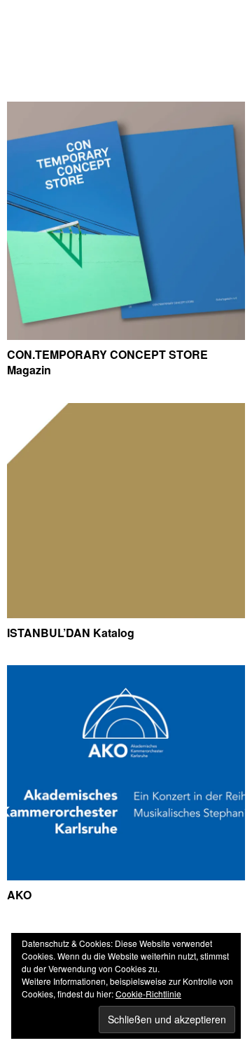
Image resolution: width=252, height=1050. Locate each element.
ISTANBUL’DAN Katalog (70, 633)
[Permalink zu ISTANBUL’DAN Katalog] (126, 614)
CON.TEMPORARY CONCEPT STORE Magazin (107, 362)
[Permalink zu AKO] (126, 876)
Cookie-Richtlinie (148, 994)
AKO (19, 895)
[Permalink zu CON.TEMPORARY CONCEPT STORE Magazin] (126, 335)
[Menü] (24, 17)
